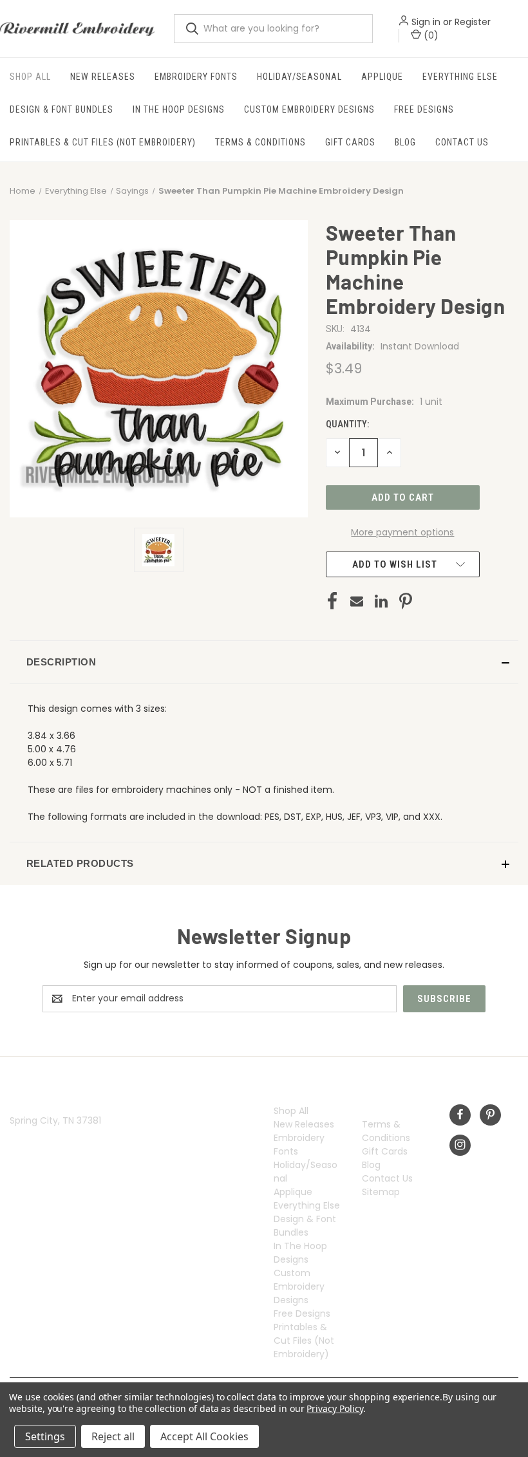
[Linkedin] (381, 601)
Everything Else (460, 76)
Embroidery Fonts (196, 76)
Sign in (425, 21)
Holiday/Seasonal (299, 76)
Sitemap (381, 1191)
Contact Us (462, 142)
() (429, 35)
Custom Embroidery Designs (309, 109)
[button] (264, 662)
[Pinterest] (405, 601)
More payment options (402, 532)
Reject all (113, 1436)
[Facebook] (332, 601)
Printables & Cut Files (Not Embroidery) (103, 142)
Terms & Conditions (260, 142)
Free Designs (424, 109)
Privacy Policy (334, 1408)
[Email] (356, 601)
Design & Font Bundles (61, 109)
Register (472, 21)
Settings (45, 1436)
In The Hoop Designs (179, 109)
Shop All (30, 76)
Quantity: (347, 424)
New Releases (102, 76)
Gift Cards (350, 142)
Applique (382, 76)
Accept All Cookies (204, 1436)
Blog (405, 142)
